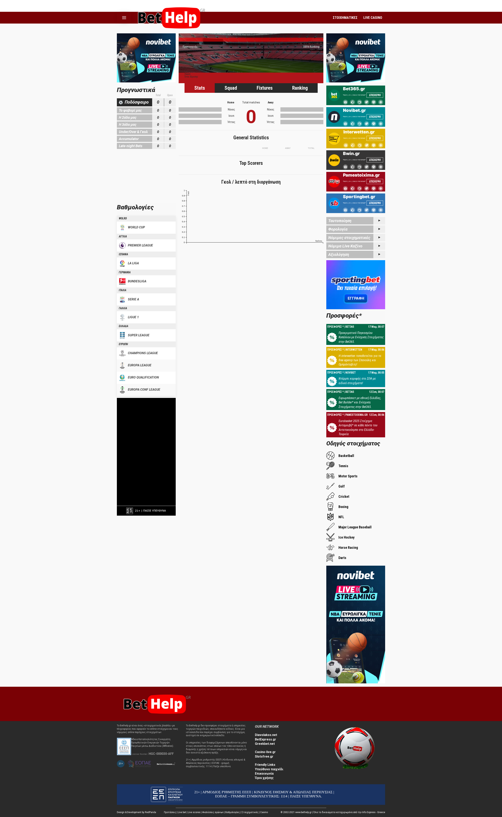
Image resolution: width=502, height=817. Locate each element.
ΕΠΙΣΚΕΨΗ (375, 95)
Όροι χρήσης (264, 778)
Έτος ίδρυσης (191, 76)
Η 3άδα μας (127, 124)
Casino (264, 812)
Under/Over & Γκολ (133, 132)
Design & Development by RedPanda (136, 812)
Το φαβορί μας (130, 110)
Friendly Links (265, 765)
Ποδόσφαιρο (137, 102)
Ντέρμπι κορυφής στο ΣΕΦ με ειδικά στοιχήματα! (357, 381)
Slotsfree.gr (264, 756)
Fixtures (265, 88)
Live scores (194, 812)
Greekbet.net (265, 744)
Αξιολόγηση (338, 254)
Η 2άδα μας (127, 117)
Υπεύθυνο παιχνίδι (269, 769)
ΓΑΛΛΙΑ (123, 308)
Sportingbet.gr (359, 196)
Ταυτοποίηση (339, 220)
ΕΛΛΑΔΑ (123, 326)
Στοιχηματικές (250, 812)
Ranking (300, 88)
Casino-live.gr (265, 752)
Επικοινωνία (264, 773)
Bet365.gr (354, 88)
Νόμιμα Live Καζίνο (345, 246)
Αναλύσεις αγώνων (213, 812)
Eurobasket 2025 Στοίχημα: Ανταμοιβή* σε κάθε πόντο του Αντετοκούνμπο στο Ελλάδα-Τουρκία (358, 427)
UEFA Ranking (311, 46)
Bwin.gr (351, 153)
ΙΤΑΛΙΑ (122, 290)
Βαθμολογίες (232, 812)
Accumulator (129, 139)
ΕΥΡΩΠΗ (123, 344)
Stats (199, 88)
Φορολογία (337, 229)
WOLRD (123, 218)
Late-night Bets (130, 146)
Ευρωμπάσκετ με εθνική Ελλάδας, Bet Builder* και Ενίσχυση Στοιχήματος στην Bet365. (360, 402)
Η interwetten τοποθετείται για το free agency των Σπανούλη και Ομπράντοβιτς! (360, 360)
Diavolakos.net (266, 735)
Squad (231, 88)
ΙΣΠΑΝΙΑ (123, 254)
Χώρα (187, 74)
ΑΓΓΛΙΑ (123, 236)
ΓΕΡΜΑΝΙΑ (125, 272)
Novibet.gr (354, 110)
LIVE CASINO (372, 18)
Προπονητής (190, 46)
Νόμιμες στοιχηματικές (349, 237)
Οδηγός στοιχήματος (353, 443)
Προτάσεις (170, 812)
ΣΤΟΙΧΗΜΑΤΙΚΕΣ (345, 18)
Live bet (182, 812)
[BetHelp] (156, 704)
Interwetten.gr (359, 131)
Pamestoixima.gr (361, 175)
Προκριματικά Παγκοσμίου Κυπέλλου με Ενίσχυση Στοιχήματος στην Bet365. (361, 337)
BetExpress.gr (265, 739)
